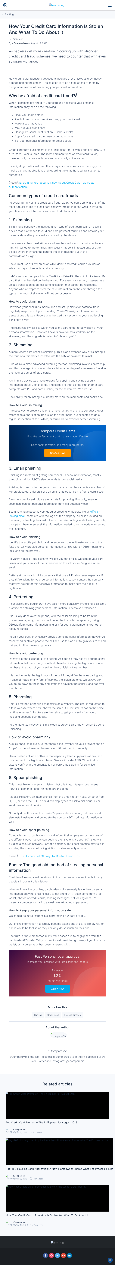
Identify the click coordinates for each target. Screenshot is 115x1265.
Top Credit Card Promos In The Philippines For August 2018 (41, 1122)
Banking (38, 1015)
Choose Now (57, 452)
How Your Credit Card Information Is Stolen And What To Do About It (47, 1215)
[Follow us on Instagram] (51, 1255)
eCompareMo (57, 1051)
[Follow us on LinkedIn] (69, 1255)
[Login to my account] (5, 5)
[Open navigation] (110, 5)
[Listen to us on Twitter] (57, 1255)
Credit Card (53, 1015)
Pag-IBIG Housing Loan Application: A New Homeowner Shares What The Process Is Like (59, 1168)
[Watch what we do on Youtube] (63, 1255)
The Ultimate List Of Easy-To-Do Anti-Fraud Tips (49, 856)
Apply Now (57, 988)
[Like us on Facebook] (45, 1255)
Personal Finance (72, 1015)
